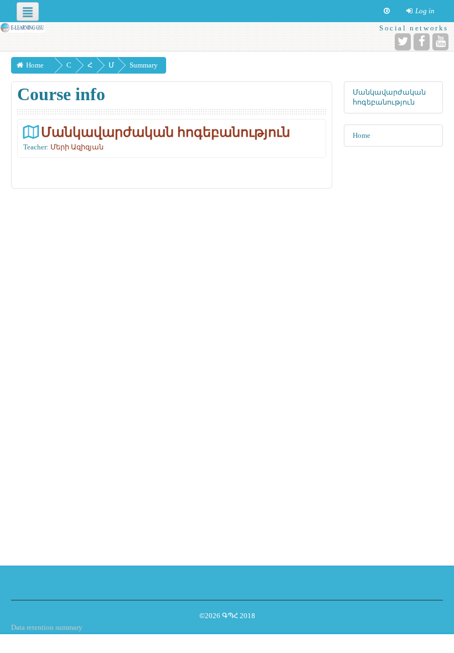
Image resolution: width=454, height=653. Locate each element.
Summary (144, 65)
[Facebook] (422, 41)
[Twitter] (403, 41)
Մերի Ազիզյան (77, 147)
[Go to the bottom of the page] (386, 11)
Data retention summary (46, 627)
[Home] (22, 27)
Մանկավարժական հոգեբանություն (165, 132)
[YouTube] (440, 41)
